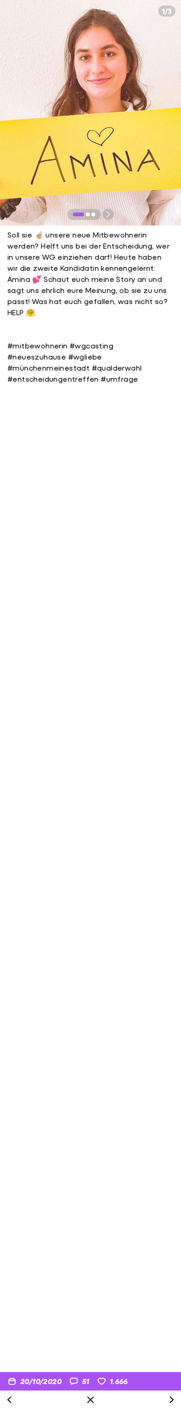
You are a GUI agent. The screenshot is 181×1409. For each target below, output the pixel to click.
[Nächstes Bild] (108, 214)
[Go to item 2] (88, 214)
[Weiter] (171, 1400)
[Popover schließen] (90, 1400)
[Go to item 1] (78, 214)
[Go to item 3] (93, 214)
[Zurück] (9, 1400)
